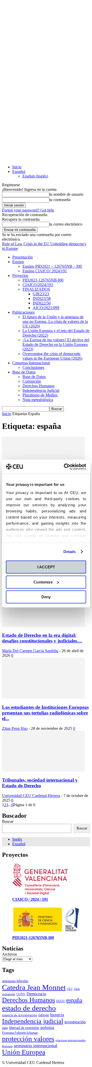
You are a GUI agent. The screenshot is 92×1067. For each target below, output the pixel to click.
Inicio (16, 167)
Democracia (36, 994)
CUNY (20, 994)
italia (5, 1028)
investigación (75, 1022)
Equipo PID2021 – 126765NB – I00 (52, 266)
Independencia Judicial (40, 390)
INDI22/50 (42, 303)
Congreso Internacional (31, 363)
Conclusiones (33, 367)
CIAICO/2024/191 (37, 285)
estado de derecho (29, 1008)
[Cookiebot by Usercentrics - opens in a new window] (65, 466)
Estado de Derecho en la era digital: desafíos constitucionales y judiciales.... (42, 637)
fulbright (43, 1015)
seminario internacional (35, 1045)
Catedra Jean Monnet (34, 987)
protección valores (28, 1039)
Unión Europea (23, 1052)
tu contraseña (60, 199)
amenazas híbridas (15, 981)
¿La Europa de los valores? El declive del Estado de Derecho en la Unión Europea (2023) (55, 344)
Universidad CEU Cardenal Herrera (31, 795)
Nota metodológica (37, 399)
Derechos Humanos (38, 386)
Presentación (22, 257)
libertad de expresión (24, 1028)
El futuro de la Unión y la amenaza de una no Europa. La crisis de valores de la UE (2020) (55, 321)
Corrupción (31, 381)
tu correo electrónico (65, 224)
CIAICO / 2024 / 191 (30, 899)
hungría (57, 1014)
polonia (47, 1027)
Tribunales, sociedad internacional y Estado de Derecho (40, 782)
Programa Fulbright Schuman (20, 1033)
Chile (77, 989)
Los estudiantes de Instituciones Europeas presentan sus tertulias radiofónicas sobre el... (45, 713)
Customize (43, 582)
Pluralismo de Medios (39, 395)
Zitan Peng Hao (15, 728)
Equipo (18, 262)
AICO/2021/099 (46, 308)
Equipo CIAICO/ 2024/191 (44, 271)
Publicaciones (23, 312)
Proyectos (20, 275)
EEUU (60, 1001)
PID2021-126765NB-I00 (42, 280)
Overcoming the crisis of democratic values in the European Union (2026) (52, 355)
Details (69, 551)
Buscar (7, 821)
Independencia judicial (32, 1021)
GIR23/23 (41, 294)
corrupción (8, 994)
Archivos (9, 954)
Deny (46, 597)
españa (74, 1000)
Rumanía (7, 1046)
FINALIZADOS (36, 289)
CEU (70, 989)
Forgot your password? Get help (28, 210)
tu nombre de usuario (66, 194)
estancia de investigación (19, 1015)
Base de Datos (24, 372)
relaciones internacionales (70, 1040)
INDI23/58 (42, 298)
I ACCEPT (46, 567)
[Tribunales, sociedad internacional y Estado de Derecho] (43, 770)
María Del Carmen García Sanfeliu (30, 651)
